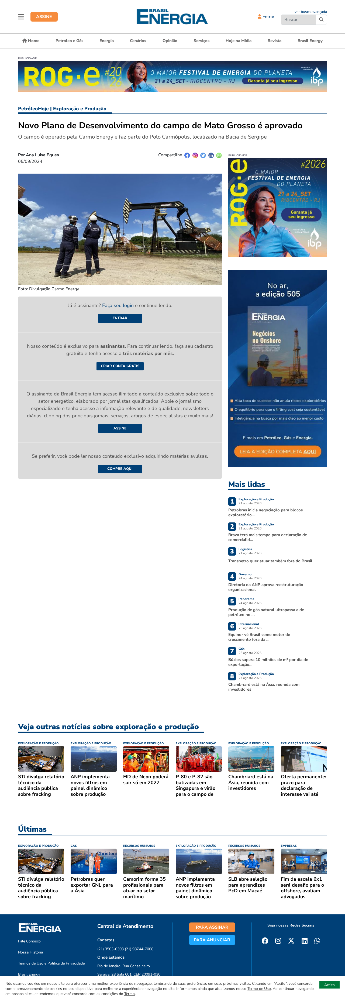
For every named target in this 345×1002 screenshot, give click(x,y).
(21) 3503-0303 (110, 949)
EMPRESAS (289, 846)
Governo (245, 574)
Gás (241, 649)
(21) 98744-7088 (139, 949)
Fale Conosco (29, 941)
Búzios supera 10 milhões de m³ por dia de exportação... (268, 662)
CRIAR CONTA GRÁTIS (120, 366)
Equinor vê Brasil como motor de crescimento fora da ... (259, 637)
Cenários (138, 40)
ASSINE (44, 17)
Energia (106, 40)
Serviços (201, 40)
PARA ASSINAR (212, 927)
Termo (129, 993)
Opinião (170, 40)
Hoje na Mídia (238, 40)
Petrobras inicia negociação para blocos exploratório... (265, 512)
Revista (274, 40)
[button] (21, 16)
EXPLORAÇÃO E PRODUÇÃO (38, 743)
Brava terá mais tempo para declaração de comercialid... (267, 537)
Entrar (267, 17)
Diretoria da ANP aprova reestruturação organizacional (265, 587)
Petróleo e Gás (69, 40)
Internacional (249, 624)
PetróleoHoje (33, 108)
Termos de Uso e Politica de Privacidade (51, 963)
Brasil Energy (310, 40)
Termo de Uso (259, 988)
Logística (245, 549)
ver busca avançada (311, 11)
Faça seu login (118, 305)
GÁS (74, 846)
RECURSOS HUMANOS (139, 846)
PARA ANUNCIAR (212, 940)
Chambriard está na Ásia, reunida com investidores (263, 687)
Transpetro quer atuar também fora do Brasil (270, 561)
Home (33, 40)
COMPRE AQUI (120, 468)
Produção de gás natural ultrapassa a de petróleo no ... (266, 612)
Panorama (246, 599)
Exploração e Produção (79, 108)
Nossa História (30, 952)
